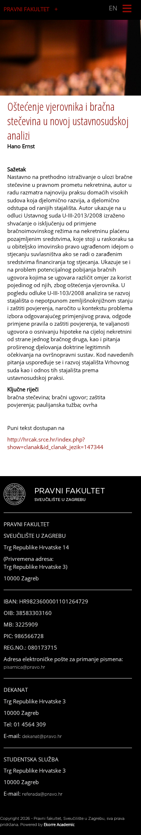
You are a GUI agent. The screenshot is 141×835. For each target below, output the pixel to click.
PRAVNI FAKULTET (26, 9)
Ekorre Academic (59, 824)
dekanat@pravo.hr (42, 736)
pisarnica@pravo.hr (24, 667)
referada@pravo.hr (42, 794)
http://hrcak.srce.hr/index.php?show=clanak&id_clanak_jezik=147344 (55, 443)
